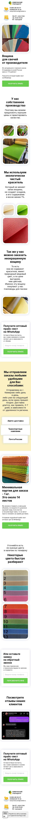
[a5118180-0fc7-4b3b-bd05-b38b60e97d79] (15, 3)
